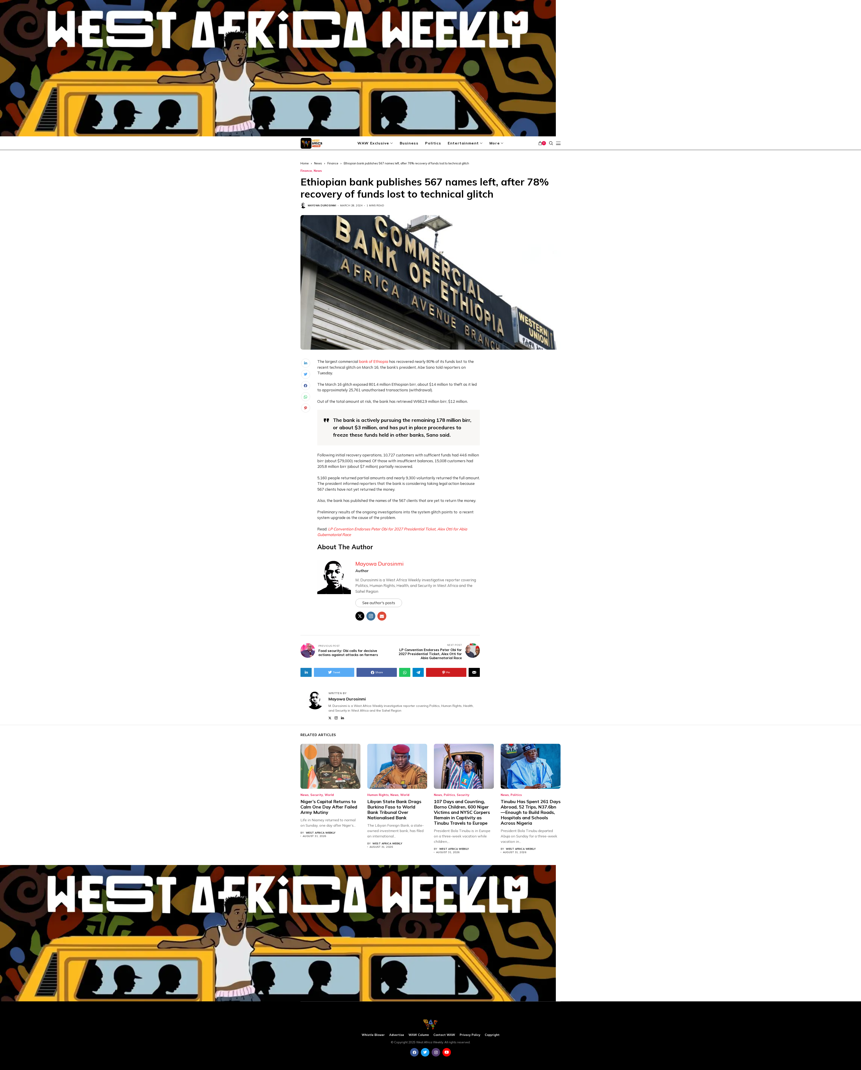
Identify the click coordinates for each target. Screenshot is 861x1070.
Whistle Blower (373, 1035)
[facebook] (414, 1052)
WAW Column (419, 1035)
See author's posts (378, 602)
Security (316, 795)
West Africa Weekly (321, 832)
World (329, 795)
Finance (332, 163)
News (318, 163)
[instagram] (436, 1052)
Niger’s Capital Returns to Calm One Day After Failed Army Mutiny (328, 807)
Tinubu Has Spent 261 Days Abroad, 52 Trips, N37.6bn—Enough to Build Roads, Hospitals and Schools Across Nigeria (531, 812)
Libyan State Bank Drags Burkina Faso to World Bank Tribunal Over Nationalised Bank (394, 809)
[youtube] (446, 1052)
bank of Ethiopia (373, 361)
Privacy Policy (470, 1035)
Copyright (492, 1035)
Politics (449, 795)
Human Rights (378, 795)
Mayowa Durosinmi (322, 205)
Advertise (396, 1035)
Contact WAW (444, 1035)
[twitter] (425, 1052)
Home (304, 163)
